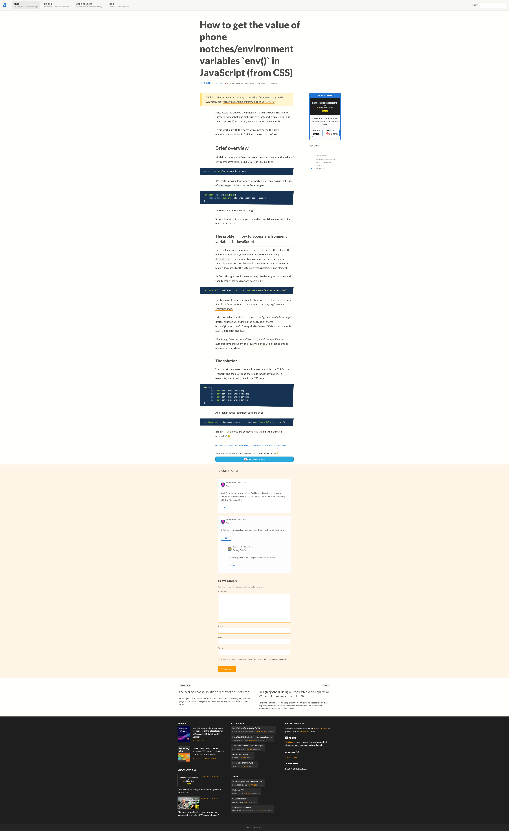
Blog (26, 5)
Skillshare (205, 776)
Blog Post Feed (291, 757)
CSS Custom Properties (231, 445)
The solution (319, 168)
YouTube (303, 731)
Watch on (317, 131)
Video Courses (89, 5)
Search (475, 5)
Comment (222, 592)
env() (246, 445)
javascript (282, 445)
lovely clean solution (260, 343)
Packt (204, 741)
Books (56, 5)
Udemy (215, 776)
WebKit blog (245, 210)
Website (221, 648)
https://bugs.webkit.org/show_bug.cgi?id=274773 (249, 101)
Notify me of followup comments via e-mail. (237, 659)
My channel (290, 742)
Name (221, 626)
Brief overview (321, 156)
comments (218, 83)
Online (214, 759)
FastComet (258, 827)
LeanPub (205, 759)
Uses (119, 5)
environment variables (263, 445)
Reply (226, 507)
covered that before (265, 134)
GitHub (323, 728)
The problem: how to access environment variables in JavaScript (325, 162)
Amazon (196, 741)
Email (220, 637)
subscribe (267, 659)
